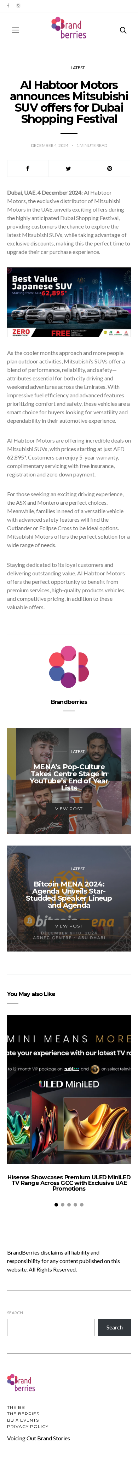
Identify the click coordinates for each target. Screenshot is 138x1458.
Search (15, 1312)
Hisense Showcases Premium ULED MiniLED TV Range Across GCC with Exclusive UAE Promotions (69, 1183)
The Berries (23, 1413)
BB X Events (23, 1420)
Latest (78, 67)
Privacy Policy (27, 1426)
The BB (16, 1407)
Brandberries (69, 702)
